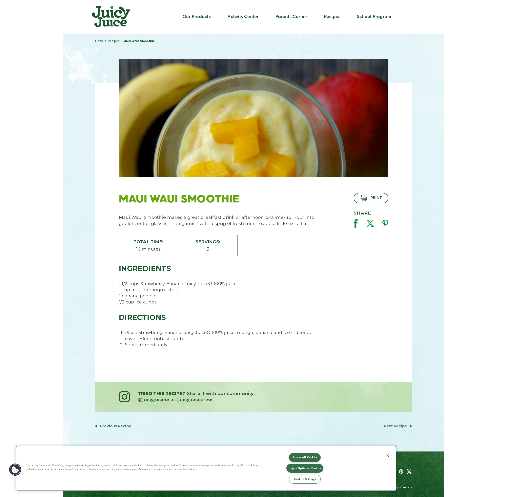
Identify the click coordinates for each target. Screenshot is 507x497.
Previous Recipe (115, 426)
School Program (374, 16)
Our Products (197, 16)
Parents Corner (291, 16)
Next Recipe (395, 426)
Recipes (332, 16)
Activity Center (243, 16)
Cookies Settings (305, 479)
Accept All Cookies (304, 457)
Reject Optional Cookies (305, 468)
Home (99, 41)
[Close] (387, 455)
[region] (206, 468)
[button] (15, 469)
